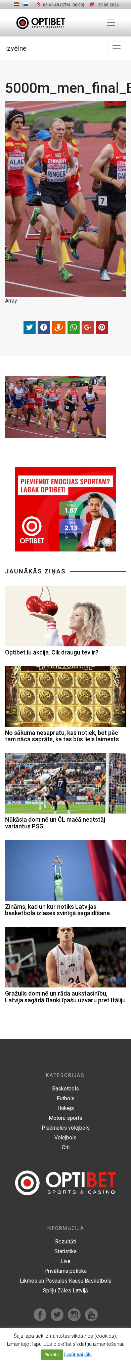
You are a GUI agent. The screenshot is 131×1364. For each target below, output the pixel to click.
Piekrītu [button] (52, 1354)
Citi (66, 1147)
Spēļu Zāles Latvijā (65, 1290)
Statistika (65, 1251)
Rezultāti (65, 1241)
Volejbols (65, 1137)
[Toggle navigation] (111, 22)
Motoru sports (65, 1118)
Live (65, 1261)
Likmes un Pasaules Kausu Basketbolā (66, 1281)
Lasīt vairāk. (78, 1355)
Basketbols (65, 1088)
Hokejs (65, 1108)
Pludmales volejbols (66, 1128)
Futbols (66, 1098)
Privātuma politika (65, 1271)
